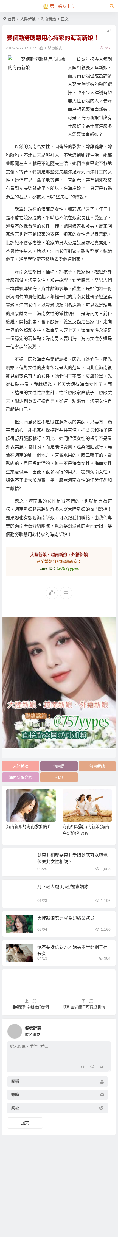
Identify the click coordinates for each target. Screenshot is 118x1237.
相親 (59, 777)
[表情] (92, 1067)
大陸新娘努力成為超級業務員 (65, 918)
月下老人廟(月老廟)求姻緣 (62, 886)
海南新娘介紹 (20, 777)
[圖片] (101, 1067)
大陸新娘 (28, 19)
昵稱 (15, 1081)
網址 (15, 1108)
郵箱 (15, 1094)
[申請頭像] (105, 1030)
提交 (25, 1123)
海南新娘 (48, 19)
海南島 (59, 766)
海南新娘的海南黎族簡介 (28, 826)
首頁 (11, 19)
